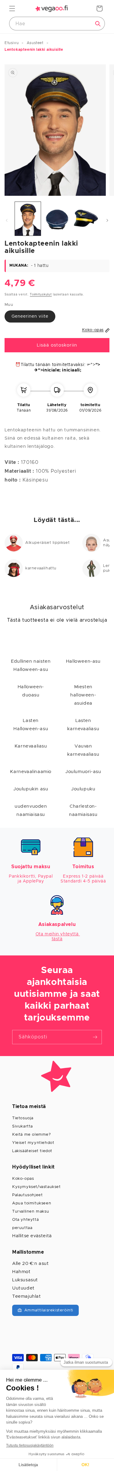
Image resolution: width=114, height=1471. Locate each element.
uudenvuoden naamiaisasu (31, 810)
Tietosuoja (22, 1118)
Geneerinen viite (30, 316)
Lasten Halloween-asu (30, 724)
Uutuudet (23, 1288)
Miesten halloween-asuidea (83, 695)
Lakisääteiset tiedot (32, 1151)
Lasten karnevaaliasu (83, 724)
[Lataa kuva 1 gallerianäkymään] (28, 219)
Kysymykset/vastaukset (36, 1187)
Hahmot (21, 1271)
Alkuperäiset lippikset (47, 543)
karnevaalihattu (41, 568)
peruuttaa (22, 1228)
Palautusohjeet (27, 1195)
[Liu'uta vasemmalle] (6, 220)
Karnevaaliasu (31, 746)
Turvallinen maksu (30, 1212)
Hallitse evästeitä (32, 1236)
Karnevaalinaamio (30, 771)
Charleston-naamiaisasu (83, 810)
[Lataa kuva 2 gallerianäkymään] (57, 219)
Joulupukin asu (30, 789)
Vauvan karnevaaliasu (83, 750)
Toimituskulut (41, 294)
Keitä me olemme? (31, 1135)
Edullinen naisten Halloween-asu (30, 665)
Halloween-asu (83, 661)
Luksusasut (25, 1280)
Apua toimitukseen (31, 1203)
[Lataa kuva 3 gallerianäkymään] (86, 219)
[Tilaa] (95, 1037)
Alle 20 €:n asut (30, 1263)
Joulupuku (83, 789)
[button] (12, 8)
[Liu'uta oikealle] (107, 220)
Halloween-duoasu (31, 691)
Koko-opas (23, 1179)
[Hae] (98, 23)
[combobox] (57, 23)
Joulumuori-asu (83, 771)
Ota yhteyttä (25, 1220)
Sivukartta (22, 1126)
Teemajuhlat (26, 1296)
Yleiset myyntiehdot (33, 1143)
